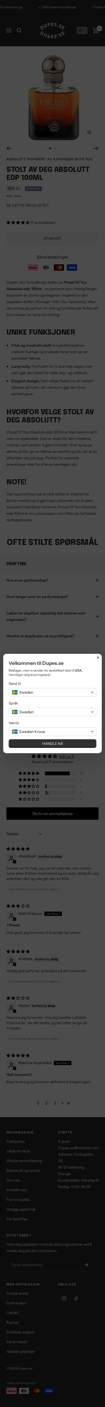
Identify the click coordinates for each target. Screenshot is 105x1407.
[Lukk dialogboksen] (98, 657)
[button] (52, 692)
